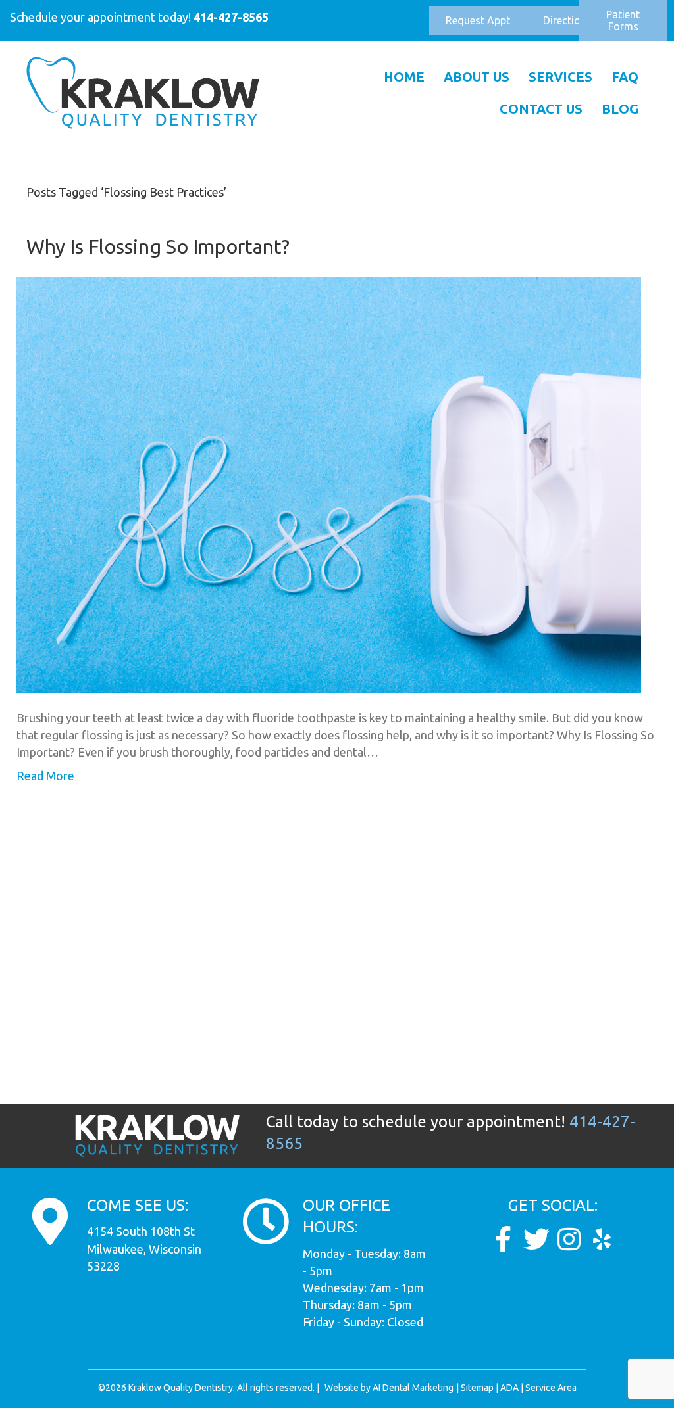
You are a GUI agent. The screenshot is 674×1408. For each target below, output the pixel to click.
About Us (476, 76)
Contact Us (541, 108)
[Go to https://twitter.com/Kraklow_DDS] (536, 1239)
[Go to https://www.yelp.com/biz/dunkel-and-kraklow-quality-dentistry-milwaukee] (602, 1239)
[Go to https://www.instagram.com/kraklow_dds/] (569, 1239)
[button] (478, 20)
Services (560, 76)
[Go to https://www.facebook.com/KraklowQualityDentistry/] (503, 1239)
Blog (620, 108)
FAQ (624, 76)
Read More (45, 775)
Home (404, 76)
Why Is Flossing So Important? (158, 246)
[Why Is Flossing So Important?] (328, 483)
